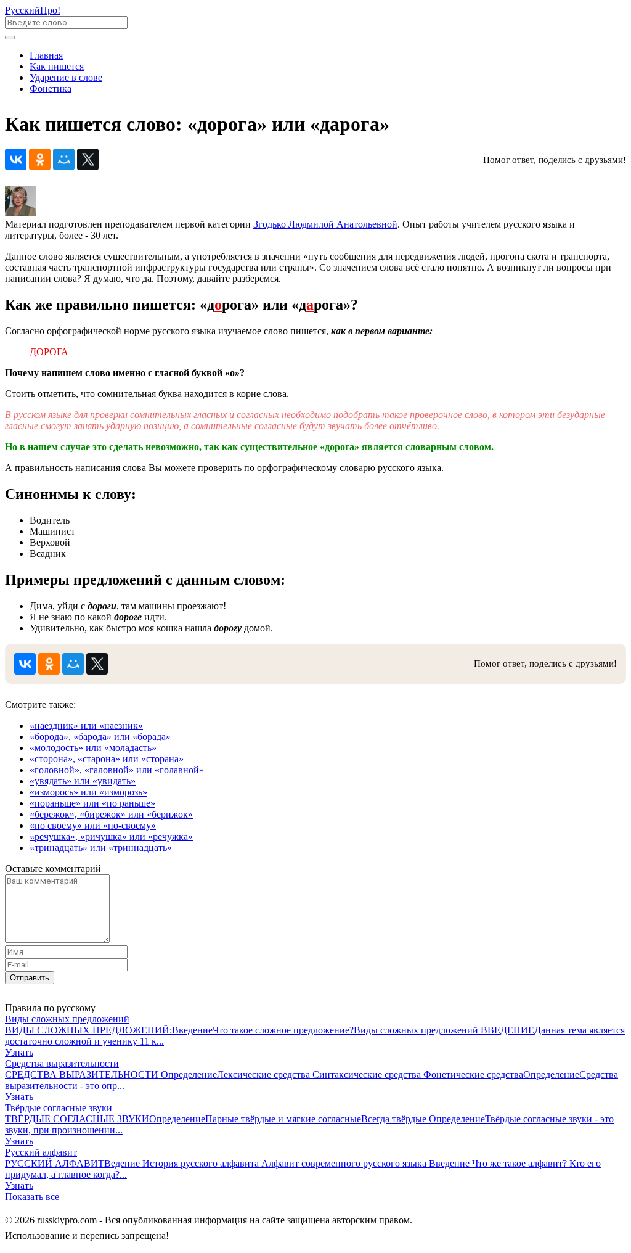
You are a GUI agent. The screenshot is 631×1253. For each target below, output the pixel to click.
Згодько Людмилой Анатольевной (325, 224)
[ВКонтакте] (15, 159)
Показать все (32, 1196)
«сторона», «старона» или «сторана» (107, 759)
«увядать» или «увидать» (83, 781)
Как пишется (57, 66)
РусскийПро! (32, 10)
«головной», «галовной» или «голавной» (117, 770)
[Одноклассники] (40, 159)
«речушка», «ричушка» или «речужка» (111, 836)
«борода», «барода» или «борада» (100, 736)
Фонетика (50, 88)
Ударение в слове (66, 77)
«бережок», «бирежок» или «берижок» (111, 814)
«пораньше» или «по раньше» (92, 803)
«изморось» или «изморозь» (88, 792)
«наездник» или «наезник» (86, 725)
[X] (88, 159)
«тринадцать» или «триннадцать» (101, 847)
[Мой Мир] (64, 159)
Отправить (29, 977)
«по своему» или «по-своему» (93, 825)
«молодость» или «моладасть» (93, 747)
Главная (46, 55)
